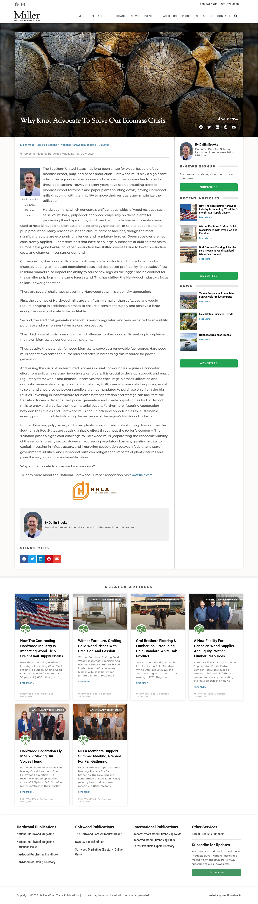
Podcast (119, 16)
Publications (97, 16)
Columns (104, 144)
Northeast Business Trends (215, 334)
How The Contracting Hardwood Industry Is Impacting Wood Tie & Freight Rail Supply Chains (218, 209)
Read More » (205, 217)
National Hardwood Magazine (78, 144)
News (134, 16)
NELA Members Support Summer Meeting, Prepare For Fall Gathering (99, 756)
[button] (236, 16)
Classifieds (168, 16)
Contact (223, 16)
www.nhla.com (142, 475)
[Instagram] (23, 4)
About (207, 16)
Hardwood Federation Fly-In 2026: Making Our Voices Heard (41, 756)
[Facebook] (16, 4)
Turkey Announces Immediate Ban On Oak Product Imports (216, 295)
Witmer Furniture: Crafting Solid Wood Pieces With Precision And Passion (218, 230)
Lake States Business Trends (216, 314)
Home (78, 16)
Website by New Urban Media (225, 895)
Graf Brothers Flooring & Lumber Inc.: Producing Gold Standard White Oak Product (218, 251)
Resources (190, 16)
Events (149, 16)
